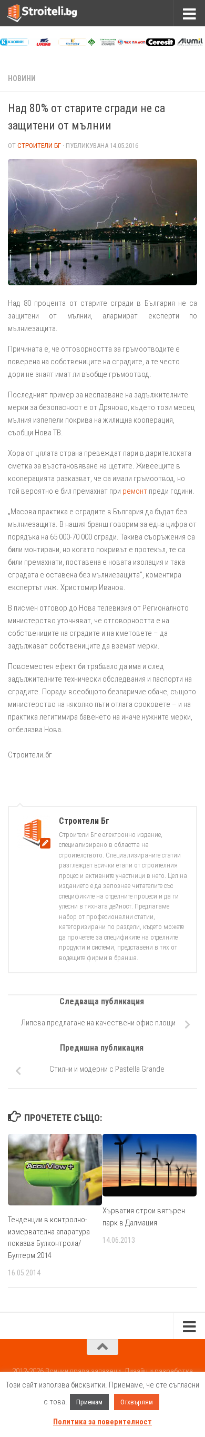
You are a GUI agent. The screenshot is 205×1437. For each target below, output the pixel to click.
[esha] (102, 43)
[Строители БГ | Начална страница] (53, 13)
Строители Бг (39, 145)
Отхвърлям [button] (136, 1402)
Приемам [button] (89, 1402)
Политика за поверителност (102, 1421)
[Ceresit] (160, 43)
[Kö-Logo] (72, 43)
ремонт (134, 491)
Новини (22, 78)
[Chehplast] (131, 43)
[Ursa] (43, 43)
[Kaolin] (14, 43)
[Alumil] (190, 43)
